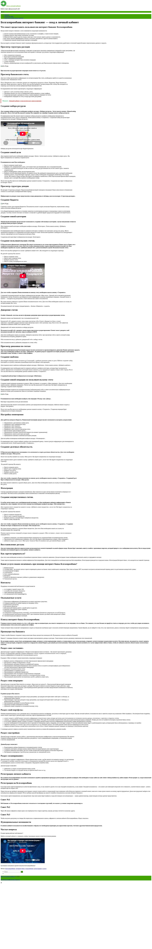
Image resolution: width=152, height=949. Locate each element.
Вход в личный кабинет (13, 6)
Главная (6, 15)
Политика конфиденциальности (13, 18)
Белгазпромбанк (10, 868)
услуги (44, 868)
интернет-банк (20, 868)
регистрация (38, 868)
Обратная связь (8, 16)
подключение (29, 868)
